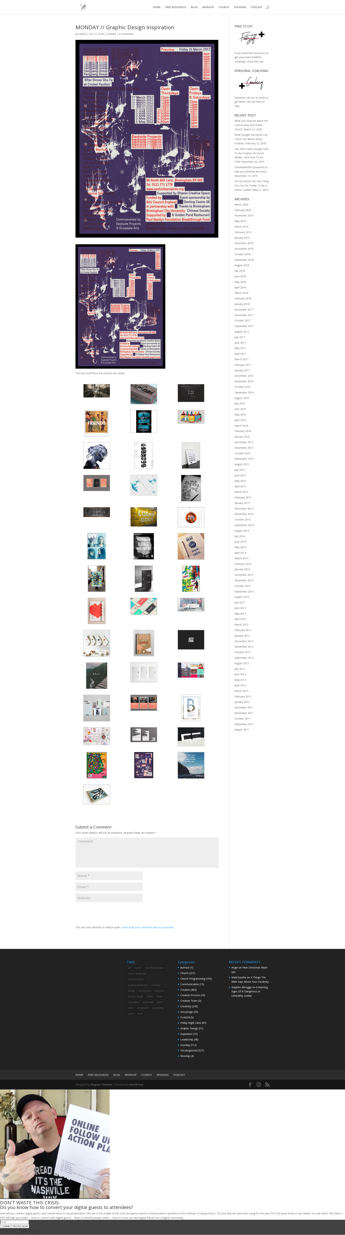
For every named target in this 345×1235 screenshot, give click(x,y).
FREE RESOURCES (175, 7)
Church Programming (192, 978)
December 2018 (243, 243)
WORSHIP (208, 7)
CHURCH (224, 7)
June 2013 (240, 608)
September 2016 (244, 392)
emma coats (145, 990)
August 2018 (241, 265)
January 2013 (242, 635)
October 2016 (242, 387)
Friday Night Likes (190, 1022)
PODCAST (256, 7)
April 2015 (240, 486)
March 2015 (241, 492)
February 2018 (242, 298)
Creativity (185, 1006)
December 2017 (243, 309)
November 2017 (243, 315)
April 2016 (240, 420)
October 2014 (242, 519)
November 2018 (243, 248)
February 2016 (242, 431)
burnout (185, 967)
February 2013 (242, 630)
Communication (189, 984)
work (140, 1013)
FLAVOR (185, 1017)
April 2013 (240, 619)
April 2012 (240, 685)
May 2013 (240, 613)
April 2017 (240, 353)
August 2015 (241, 464)
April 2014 (240, 552)
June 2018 (240, 276)
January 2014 (242, 569)
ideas (159, 996)
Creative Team (188, 1000)
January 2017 (242, 370)
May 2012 (240, 679)
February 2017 (242, 364)
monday (185, 1045)
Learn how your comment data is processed (147, 927)
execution (160, 990)
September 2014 (244, 525)
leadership (148, 1002)
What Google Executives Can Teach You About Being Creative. (251, 139)
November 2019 (243, 215)
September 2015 (244, 458)
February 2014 (242, 564)
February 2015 (242, 497)
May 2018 (240, 282)
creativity (155, 985)
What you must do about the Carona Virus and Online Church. (251, 125)
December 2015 (243, 442)
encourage (186, 1012)
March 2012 (241, 691)
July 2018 (239, 270)
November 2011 (243, 713)
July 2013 (239, 602)
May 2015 (240, 481)
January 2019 (242, 237)
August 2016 (241, 398)
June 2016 (240, 409)
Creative (111, 34)
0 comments (126, 34)
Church (184, 973)
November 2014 (243, 514)
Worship (185, 1056)
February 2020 (242, 210)
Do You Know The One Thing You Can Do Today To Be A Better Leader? (251, 185)
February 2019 (242, 232)
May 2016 (240, 414)
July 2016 (239, 403)
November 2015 (243, 447)
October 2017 (242, 320)
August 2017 (241, 331)
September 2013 (244, 591)
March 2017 (241, 359)
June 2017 (240, 342)
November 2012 (243, 646)
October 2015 (242, 453)
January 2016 (242, 436)
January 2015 (242, 503)
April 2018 (240, 287)
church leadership (137, 973)
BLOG (194, 7)
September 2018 (244, 260)
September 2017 (244, 326)
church (138, 967)
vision (131, 1013)
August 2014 (241, 530)
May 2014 (240, 547)
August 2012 (241, 663)
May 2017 (240, 348)
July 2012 (239, 669)
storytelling (158, 1007)
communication (136, 979)
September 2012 (244, 657)
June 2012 (240, 674)
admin (82, 34)
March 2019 (241, 226)
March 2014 (241, 558)
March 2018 (241, 293)
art (129, 967)
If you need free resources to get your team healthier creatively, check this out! (251, 57)
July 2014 (239, 536)
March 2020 (241, 204)
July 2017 (239, 337)
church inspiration (154, 967)
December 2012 (243, 641)
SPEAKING (240, 7)
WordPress (136, 1084)
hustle (150, 996)
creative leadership (138, 985)
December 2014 (243, 508)
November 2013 (243, 580)
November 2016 (243, 381)
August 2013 (241, 597)
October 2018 (242, 254)
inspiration (133, 1002)
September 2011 (244, 724)
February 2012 (242, 696)
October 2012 (242, 652)
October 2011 (242, 718)
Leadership (186, 1039)
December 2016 (243, 375)
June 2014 (240, 541)
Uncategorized (188, 1050)
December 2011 (243, 707)
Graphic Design (189, 1028)
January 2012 (242, 702)
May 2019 (240, 221)
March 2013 (241, 624)
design (131, 990)
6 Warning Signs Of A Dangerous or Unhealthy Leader (249, 992)
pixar (159, 1002)
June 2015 (240, 475)
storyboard (143, 1007)
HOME (157, 7)
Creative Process (190, 995)
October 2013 (242, 586)
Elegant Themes (101, 1084)
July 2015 (239, 469)
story (130, 1007)
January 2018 (242, 304)
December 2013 (243, 574)
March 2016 (241, 425)
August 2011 (241, 729)
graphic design (135, 996)
